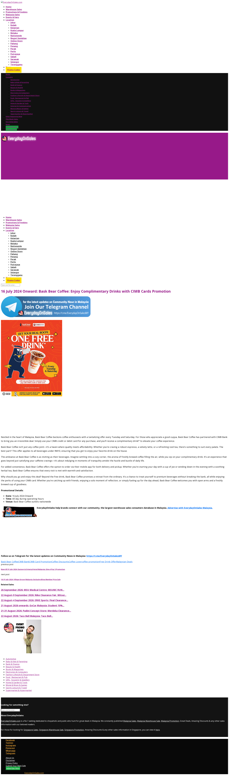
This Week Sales (12, 119)
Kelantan (14, 27)
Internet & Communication (20, 106)
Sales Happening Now (14, 117)
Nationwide (16, 35)
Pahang (14, 43)
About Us (10, 758)
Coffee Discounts (60, 561)
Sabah (13, 56)
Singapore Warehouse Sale (51, 729)
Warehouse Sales (14, 9)
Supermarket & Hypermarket (21, 114)
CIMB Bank (23, 561)
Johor (13, 22)
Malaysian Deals (124, 561)
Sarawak (14, 59)
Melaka (14, 33)
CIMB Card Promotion (40, 561)
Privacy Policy (12, 763)
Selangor (14, 62)
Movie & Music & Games (19, 109)
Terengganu (16, 64)
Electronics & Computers (19, 93)
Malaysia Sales (13, 14)
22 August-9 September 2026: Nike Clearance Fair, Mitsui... (33, 595)
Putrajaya (15, 54)
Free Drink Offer (108, 561)
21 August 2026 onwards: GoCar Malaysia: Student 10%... (32, 605)
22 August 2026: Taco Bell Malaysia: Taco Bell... (27, 615)
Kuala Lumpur (17, 30)
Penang (14, 46)
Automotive (14, 80)
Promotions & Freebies (16, 12)
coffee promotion (91, 561)
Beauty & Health (16, 88)
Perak (13, 48)
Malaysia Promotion (170, 721)
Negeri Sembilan (18, 38)
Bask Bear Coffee (9, 561)
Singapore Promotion (74, 729)
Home (8, 6)
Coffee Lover (75, 561)
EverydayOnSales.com (10, 721)
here (158, 729)
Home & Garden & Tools (19, 103)
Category (9, 77)
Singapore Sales (31, 729)
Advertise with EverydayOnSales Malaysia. (190, 507)
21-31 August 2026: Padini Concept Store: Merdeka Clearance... (36, 610)
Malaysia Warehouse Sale (148, 721)
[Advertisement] (72, 161)
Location (10, 20)
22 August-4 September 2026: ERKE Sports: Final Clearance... (34, 600)
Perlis (13, 51)
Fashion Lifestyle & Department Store (24, 96)
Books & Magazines (17, 90)
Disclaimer (10, 760)
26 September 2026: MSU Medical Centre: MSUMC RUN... (32, 589)
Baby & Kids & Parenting (19, 82)
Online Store (16, 41)
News (8, 124)
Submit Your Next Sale (16, 765)
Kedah (13, 25)
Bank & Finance (16, 85)
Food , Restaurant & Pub (19, 98)
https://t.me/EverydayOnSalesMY (104, 555)
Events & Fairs (12, 17)
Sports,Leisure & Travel (19, 111)
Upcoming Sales (12, 122)
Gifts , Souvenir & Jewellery (20, 101)
